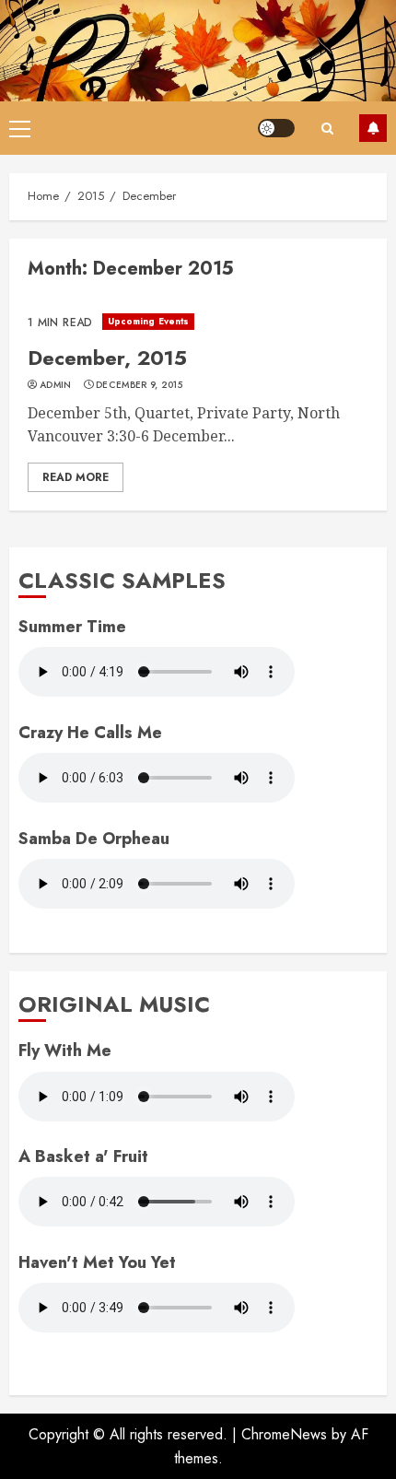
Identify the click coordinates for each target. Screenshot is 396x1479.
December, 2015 (107, 357)
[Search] (327, 129)
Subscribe (373, 128)
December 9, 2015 (139, 385)
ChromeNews (284, 1434)
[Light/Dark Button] (276, 128)
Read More (75, 477)
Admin (56, 385)
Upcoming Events (149, 321)
